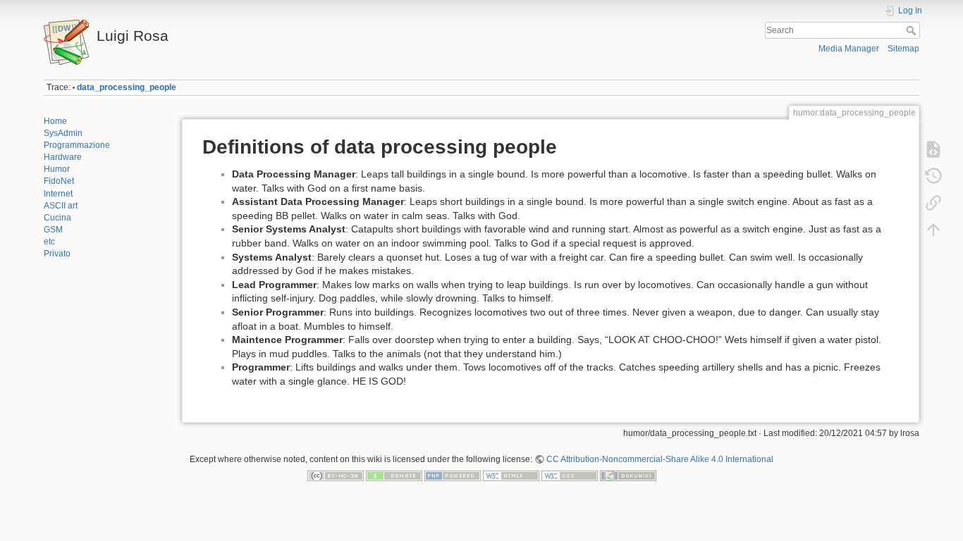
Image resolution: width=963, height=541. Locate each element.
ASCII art (61, 206)
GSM (53, 230)
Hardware (63, 157)
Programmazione (77, 145)
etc (49, 242)
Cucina (57, 218)
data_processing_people (126, 87)
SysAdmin (63, 133)
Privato (57, 254)
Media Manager (848, 49)
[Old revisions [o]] (933, 176)
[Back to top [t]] (933, 229)
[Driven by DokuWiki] (628, 475)
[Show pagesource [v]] (933, 149)
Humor (57, 169)
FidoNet (59, 181)
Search (912, 30)
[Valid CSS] (569, 475)
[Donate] (394, 475)
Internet (58, 194)
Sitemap (903, 49)
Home (55, 121)
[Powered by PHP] (452, 475)
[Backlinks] (933, 202)
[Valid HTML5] (511, 475)
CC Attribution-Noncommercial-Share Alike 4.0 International (659, 459)
